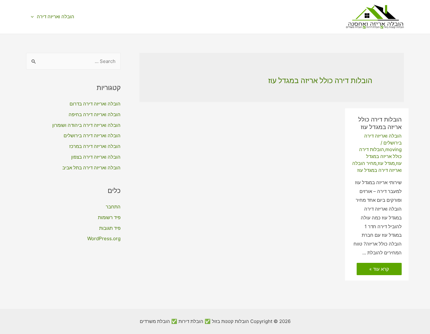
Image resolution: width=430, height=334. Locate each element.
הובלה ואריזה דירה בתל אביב (91, 168)
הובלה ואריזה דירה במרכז (95, 146)
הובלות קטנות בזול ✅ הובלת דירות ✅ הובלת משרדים (375, 27)
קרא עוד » (379, 269)
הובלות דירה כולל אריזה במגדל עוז (380, 123)
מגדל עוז (386, 163)
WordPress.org (104, 238)
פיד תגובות (110, 228)
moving (393, 149)
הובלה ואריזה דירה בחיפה (95, 114)
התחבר (113, 207)
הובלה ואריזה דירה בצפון (96, 157)
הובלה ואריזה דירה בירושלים (92, 136)
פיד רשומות (109, 217)
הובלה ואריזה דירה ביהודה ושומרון (86, 125)
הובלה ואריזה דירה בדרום (95, 104)
